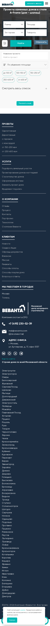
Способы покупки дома (13, 273)
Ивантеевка (8, 574)
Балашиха (7, 584)
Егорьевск (7, 587)
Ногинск (6, 516)
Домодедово (8, 593)
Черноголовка (9, 432)
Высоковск (7, 480)
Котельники (8, 555)
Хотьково (6, 416)
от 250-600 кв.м (9, 151)
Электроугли (8, 371)
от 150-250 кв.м (9, 147)
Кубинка (6, 451)
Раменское (7, 532)
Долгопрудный (9, 397)
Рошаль (6, 422)
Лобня (5, 545)
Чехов (5, 438)
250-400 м (8, 80)
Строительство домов (13, 177)
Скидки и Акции (9, 248)
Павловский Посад (11, 413)
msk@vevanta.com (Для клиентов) (18, 332)
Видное (6, 497)
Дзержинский (8, 400)
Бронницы (7, 487)
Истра (5, 571)
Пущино (6, 419)
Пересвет (7, 458)
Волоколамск (9, 484)
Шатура (6, 509)
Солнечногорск (10, 506)
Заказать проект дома (13, 185)
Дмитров (6, 596)
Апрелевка (7, 490)
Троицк (5, 500)
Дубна (5, 590)
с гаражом (7, 139)
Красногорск (8, 551)
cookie (22, 610)
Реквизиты (7, 264)
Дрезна (6, 471)
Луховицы (6, 542)
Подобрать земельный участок (17, 169)
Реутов (5, 535)
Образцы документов (12, 252)
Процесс (6, 210)
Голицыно (6, 477)
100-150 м (21, 73)
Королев (6, 558)
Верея (5, 461)
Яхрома (6, 435)
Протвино (7, 526)
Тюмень (5, 298)
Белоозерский (9, 380)
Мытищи (6, 393)
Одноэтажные (9, 131)
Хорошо (12, 620)
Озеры (5, 377)
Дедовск (6, 474)
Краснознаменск (10, 548)
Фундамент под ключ (12, 189)
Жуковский (7, 384)
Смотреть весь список (16, 88)
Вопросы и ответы (11, 277)
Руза (4, 426)
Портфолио (7, 219)
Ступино (6, 503)
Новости (6, 244)
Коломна (6, 580)
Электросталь (9, 403)
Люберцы (7, 406)
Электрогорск (9, 374)
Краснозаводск (10, 448)
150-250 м (35, 73)
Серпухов (7, 513)
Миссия (5, 260)
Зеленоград (8, 445)
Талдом (6, 429)
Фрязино (6, 564)
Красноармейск (10, 442)
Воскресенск (9, 493)
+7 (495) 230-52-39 (20, 323)
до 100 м (7, 73)
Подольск (7, 522)
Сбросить (41, 42)
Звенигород (8, 464)
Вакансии (6, 256)
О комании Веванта (11, 227)
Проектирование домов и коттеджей (20, 173)
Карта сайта (8, 359)
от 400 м (22, 80)
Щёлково (6, 390)
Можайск (6, 409)
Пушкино (6, 529)
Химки (5, 567)
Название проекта (11, 54)
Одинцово (7, 519)
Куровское (7, 455)
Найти (20, 43)
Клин (4, 577)
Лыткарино (7, 538)
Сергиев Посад (10, 387)
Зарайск (6, 468)
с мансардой (8, 143)
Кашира (6, 561)
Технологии (7, 223)
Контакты (6, 214)
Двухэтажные (8, 135)
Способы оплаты (10, 268)
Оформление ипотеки (12, 181)
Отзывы (5, 206)
